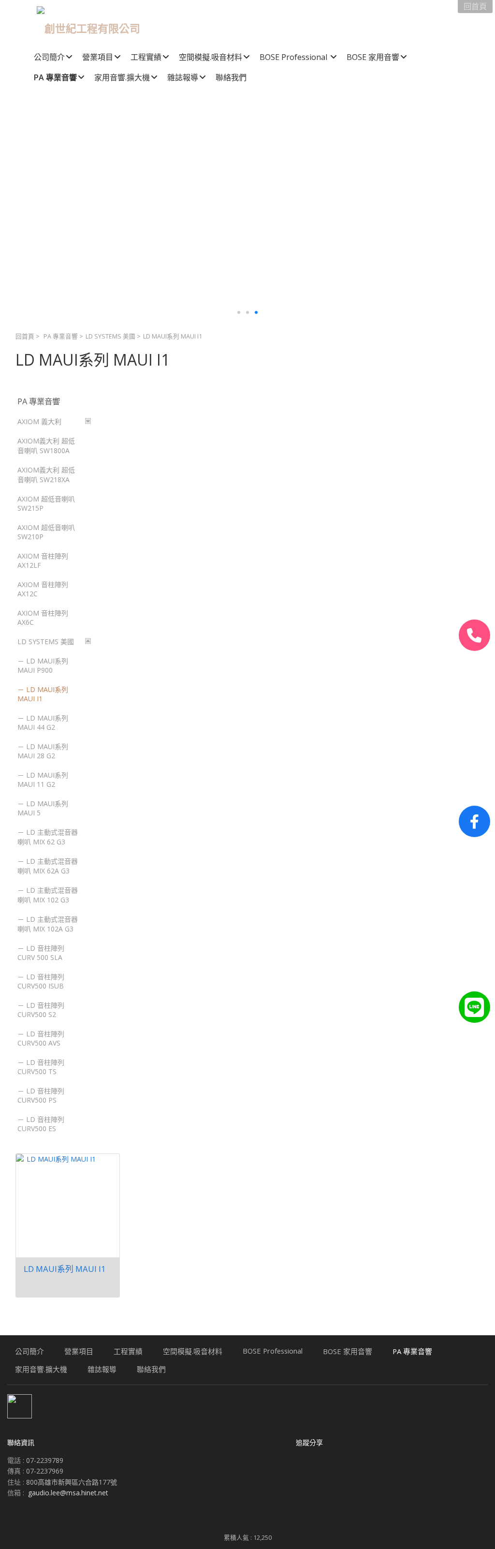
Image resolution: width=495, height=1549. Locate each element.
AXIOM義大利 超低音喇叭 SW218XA (46, 474)
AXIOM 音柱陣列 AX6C (42, 617)
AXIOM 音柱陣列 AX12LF (42, 560)
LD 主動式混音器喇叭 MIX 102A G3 (47, 924)
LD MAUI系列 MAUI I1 (42, 694)
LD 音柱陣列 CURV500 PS (40, 1095)
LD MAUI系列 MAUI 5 (42, 808)
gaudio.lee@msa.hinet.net (68, 1492)
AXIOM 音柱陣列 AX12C (42, 589)
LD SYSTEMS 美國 (110, 336)
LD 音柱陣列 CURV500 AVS (40, 1038)
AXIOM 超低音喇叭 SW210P (46, 532)
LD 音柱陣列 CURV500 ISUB (40, 981)
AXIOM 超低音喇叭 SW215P (46, 503)
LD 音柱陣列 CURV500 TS (40, 1067)
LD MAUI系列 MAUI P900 (42, 665)
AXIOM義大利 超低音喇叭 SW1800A (46, 445)
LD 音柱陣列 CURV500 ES (40, 1124)
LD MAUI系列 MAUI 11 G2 (42, 779)
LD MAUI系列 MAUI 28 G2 (42, 751)
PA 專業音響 (61, 336)
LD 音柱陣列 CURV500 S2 (40, 1010)
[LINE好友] (474, 1007)
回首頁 (24, 336)
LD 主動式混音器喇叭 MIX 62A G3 (47, 865)
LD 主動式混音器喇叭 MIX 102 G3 (47, 894)
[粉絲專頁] (474, 821)
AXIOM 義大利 (39, 421)
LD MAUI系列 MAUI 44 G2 (42, 722)
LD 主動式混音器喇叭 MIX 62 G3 (47, 836)
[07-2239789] (474, 635)
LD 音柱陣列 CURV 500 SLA (40, 953)
